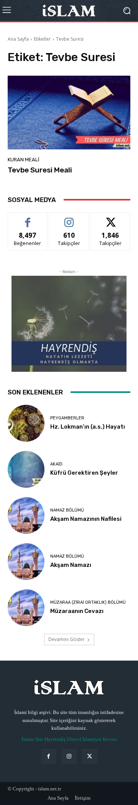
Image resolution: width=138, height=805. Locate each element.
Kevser (110, 739)
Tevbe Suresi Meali (40, 170)
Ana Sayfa (18, 39)
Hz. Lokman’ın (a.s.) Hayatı (87, 426)
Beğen (27, 218)
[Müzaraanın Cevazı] (26, 607)
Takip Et (69, 218)
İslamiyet (92, 739)
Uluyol (74, 739)
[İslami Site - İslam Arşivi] (69, 11)
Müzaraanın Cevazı (77, 611)
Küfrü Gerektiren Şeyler (84, 472)
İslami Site (32, 739)
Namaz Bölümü (67, 510)
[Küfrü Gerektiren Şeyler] (26, 469)
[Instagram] (68, 756)
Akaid (56, 464)
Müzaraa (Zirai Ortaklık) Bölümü (88, 602)
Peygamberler (67, 418)
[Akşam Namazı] (26, 561)
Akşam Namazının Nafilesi (86, 518)
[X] (89, 756)
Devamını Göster (66, 639)
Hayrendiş (55, 739)
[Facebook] (48, 756)
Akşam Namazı (70, 565)
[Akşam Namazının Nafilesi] (26, 515)
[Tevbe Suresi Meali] (69, 112)
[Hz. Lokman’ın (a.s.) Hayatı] (26, 423)
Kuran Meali (23, 159)
